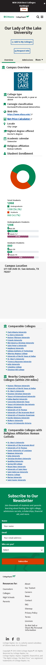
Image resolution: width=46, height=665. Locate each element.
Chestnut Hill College (15, 370)
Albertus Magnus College (17, 354)
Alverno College (13, 475)
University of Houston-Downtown (20, 415)
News (27, 596)
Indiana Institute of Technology (20, 351)
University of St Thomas (17, 410)
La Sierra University (15, 335)
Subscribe (23, 561)
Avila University (13, 364)
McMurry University (15, 421)
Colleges (6, 593)
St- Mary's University (15, 359)
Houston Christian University (19, 394)
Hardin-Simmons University (18, 418)
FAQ (26, 604)
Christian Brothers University (19, 459)
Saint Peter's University (16, 346)
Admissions (27, 60)
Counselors (8, 589)
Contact (28, 600)
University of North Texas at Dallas (21, 356)
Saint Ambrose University (17, 472)
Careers (28, 592)
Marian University (14, 477)
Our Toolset (30, 588)
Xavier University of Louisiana (19, 451)
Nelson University (14, 407)
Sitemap (28, 609)
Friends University (14, 340)
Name (4, 521)
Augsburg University (15, 348)
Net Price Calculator (19, 118)
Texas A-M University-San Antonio (21, 405)
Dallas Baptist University (17, 399)
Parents (6, 601)
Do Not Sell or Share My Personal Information (33, 627)
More (38, 60)
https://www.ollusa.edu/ (19, 114)
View (24, 9)
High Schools (8, 597)
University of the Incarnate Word (20, 413)
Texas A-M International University (21, 396)
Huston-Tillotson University (18, 338)
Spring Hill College (14, 464)
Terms (28, 617)
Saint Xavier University (16, 480)
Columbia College (14, 367)
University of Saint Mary (17, 469)
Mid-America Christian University (20, 343)
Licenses (29, 621)
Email (4, 532)
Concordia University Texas (18, 402)
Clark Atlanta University (16, 332)
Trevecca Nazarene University (19, 362)
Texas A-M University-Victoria (19, 423)
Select (6, 550)
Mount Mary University (16, 467)
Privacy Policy (31, 613)
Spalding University (15, 461)
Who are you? (8, 544)
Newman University (15, 453)
